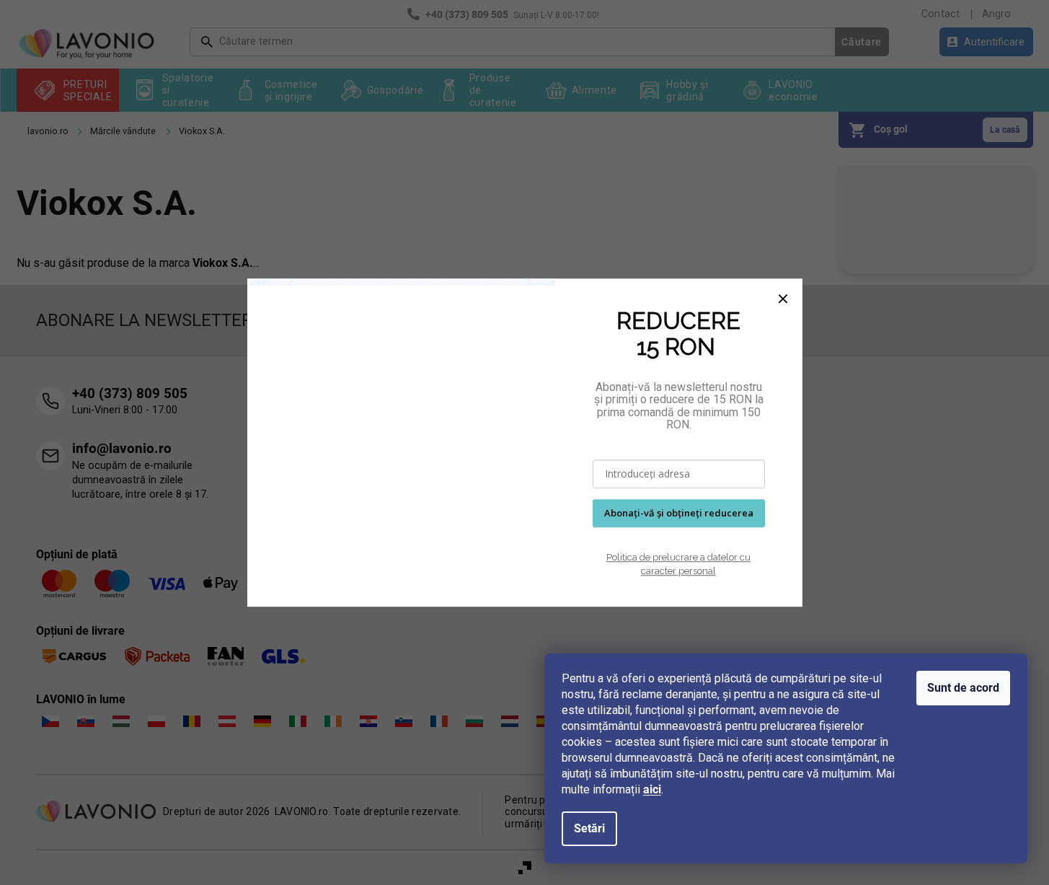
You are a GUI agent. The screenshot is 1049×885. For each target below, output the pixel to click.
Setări (589, 828)
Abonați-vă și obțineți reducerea (678, 512)
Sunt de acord (963, 688)
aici (652, 789)
